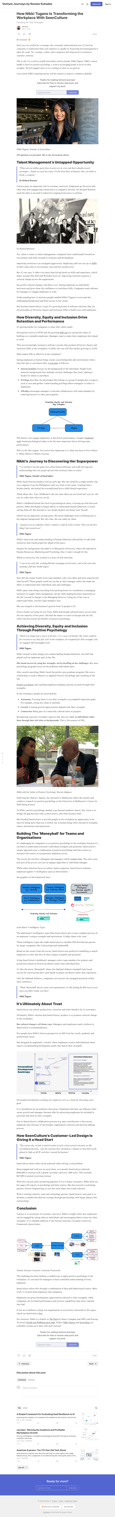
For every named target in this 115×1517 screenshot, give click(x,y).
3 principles (53, 363)
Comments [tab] (22, 1380)
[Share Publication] (87, 4)
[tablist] (26, 1380)
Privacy (54, 1501)
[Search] (82, 4)
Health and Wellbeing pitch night (40, 1322)
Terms (61, 1501)
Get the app (68, 1507)
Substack (46, 1512)
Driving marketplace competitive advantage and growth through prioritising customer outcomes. (46, 1437)
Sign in (108, 4)
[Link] (13, 162)
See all (21, 1467)
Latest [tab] (25, 1408)
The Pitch (53, 1319)
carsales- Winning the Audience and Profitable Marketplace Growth (41, 1431)
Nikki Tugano (69, 1322)
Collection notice (71, 1501)
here (40, 1313)
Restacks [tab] (31, 1380)
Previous (25, 1364)
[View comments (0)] (24, 34)
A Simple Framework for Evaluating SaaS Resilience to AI (46, 1414)
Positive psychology (25, 684)
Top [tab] (19, 1408)
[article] (57, 1419)
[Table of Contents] (2, 758)
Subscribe (96, 4)
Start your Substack (51, 1507)
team (22, 1185)
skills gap (64, 332)
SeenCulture (85, 1322)
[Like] (19, 34)
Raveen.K (25, 26)
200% (94, 263)
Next (91, 1364)
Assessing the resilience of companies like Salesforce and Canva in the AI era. (46, 1417)
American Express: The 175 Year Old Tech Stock (41, 1450)
